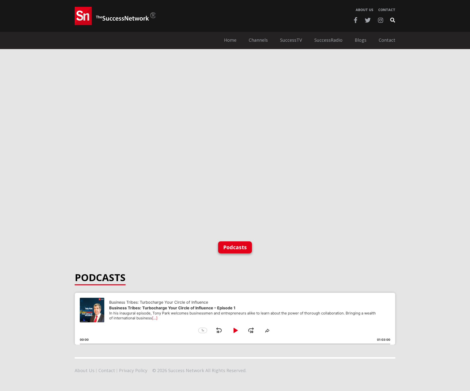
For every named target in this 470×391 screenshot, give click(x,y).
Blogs (360, 40)
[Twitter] (368, 20)
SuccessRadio (328, 40)
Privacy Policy (133, 370)
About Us (364, 10)
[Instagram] (380, 20)
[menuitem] (230, 40)
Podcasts (235, 247)
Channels (258, 40)
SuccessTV (291, 40)
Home (230, 40)
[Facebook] (355, 20)
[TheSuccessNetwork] (115, 16)
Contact (386, 10)
